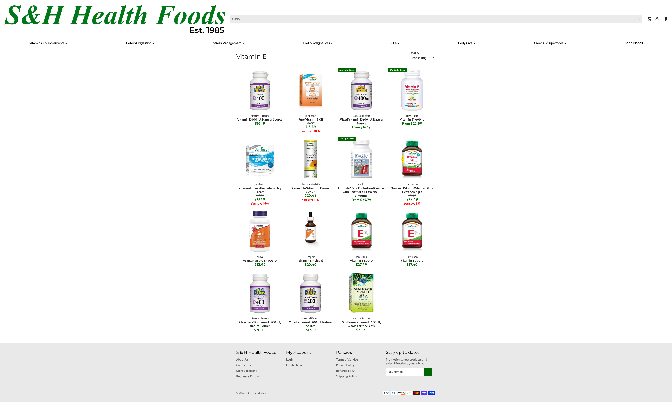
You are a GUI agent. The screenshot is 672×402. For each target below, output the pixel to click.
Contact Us (243, 365)
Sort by (415, 53)
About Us (242, 359)
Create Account (296, 365)
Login (290, 359)
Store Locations (246, 370)
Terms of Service (347, 359)
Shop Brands (634, 43)
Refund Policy (345, 370)
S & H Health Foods (256, 393)
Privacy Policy (345, 365)
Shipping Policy (346, 376)
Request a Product (248, 376)
